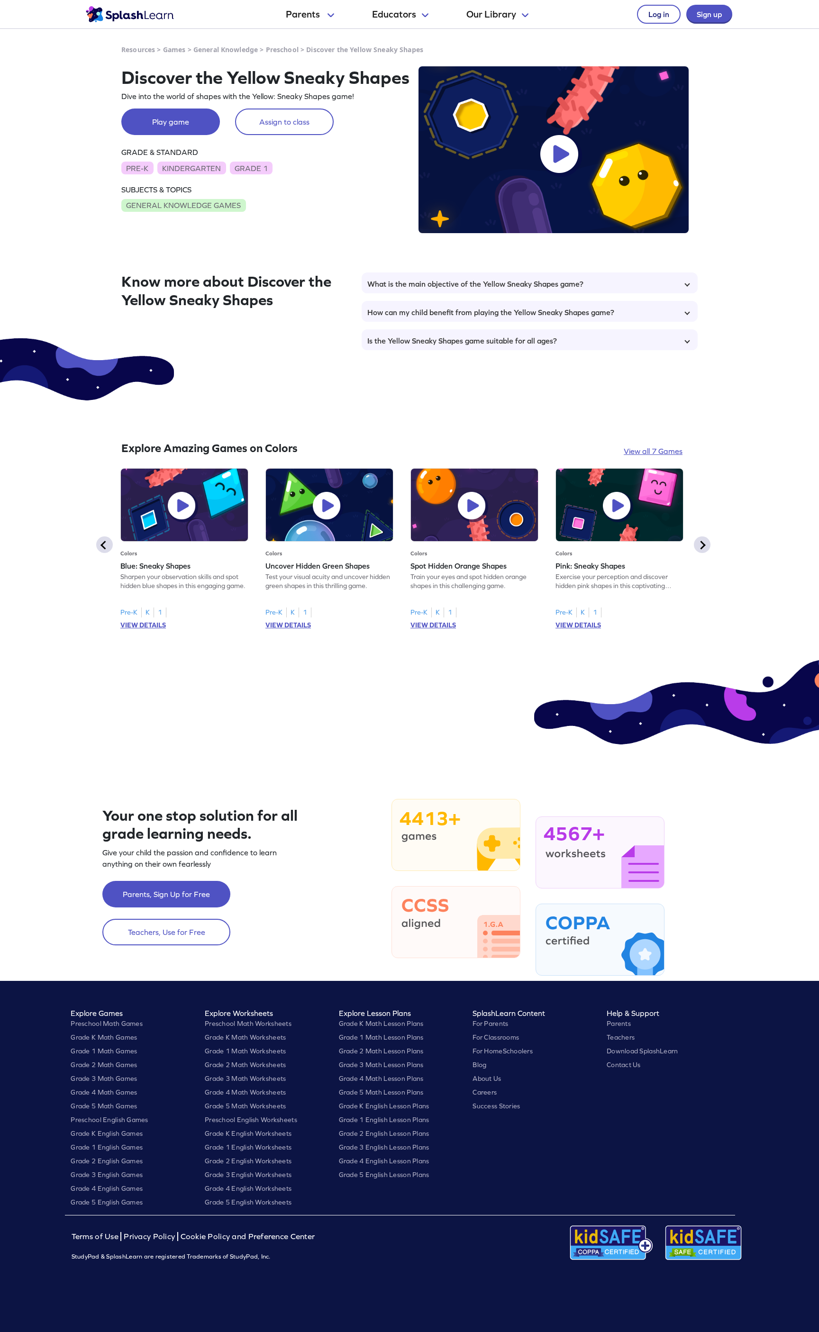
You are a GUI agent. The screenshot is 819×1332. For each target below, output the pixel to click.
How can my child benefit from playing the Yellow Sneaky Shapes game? (490, 312)
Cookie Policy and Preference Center (248, 1236)
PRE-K (137, 168)
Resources (138, 49)
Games (174, 49)
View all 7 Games (653, 451)
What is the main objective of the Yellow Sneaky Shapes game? (475, 284)
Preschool (282, 49)
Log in (658, 14)
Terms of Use (96, 1236)
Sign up (709, 14)
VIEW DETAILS (143, 625)
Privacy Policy (149, 1236)
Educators (394, 14)
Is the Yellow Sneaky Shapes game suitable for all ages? (462, 340)
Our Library (491, 14)
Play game (170, 122)
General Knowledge (225, 49)
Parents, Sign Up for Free (166, 894)
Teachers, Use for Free (166, 932)
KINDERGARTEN (191, 168)
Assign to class (284, 122)
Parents (304, 14)
